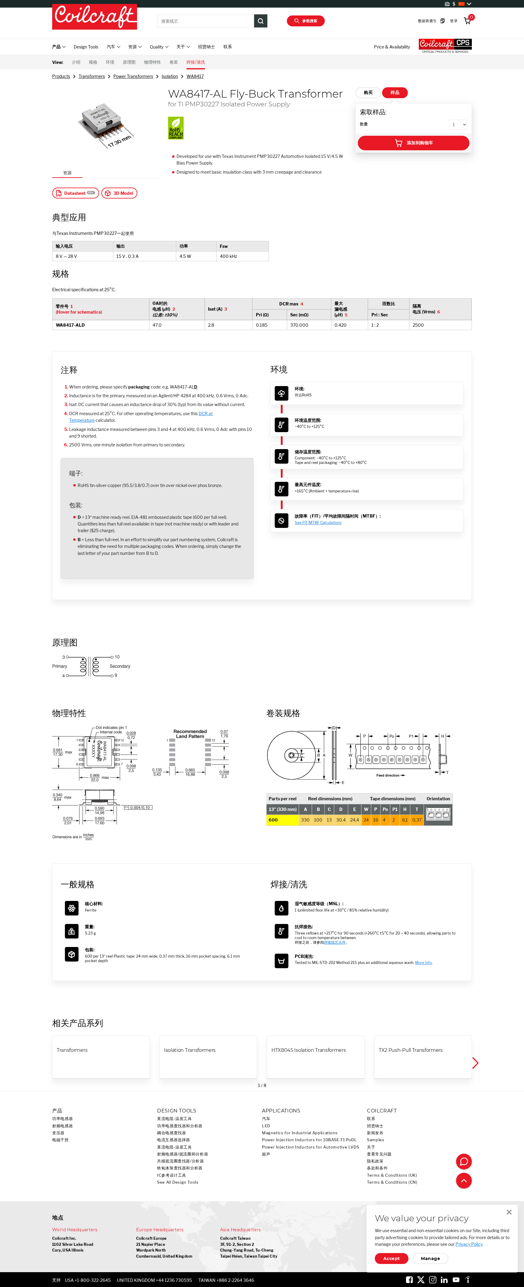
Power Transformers (133, 76)
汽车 (266, 1118)
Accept (391, 1258)
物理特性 (152, 62)
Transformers (92, 76)
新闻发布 (375, 1133)
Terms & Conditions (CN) (392, 1182)
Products (61, 76)
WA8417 (195, 76)
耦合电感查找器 (171, 1133)
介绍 (76, 62)
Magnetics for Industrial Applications (300, 1133)
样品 (395, 92)
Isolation (170, 76)
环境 (110, 62)
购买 (368, 92)
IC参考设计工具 (171, 1175)
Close (509, 1212)
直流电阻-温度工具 (174, 1118)
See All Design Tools (178, 1182)
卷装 (174, 62)
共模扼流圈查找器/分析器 (180, 1161)
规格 (93, 62)
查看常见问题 (379, 1154)
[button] (474, 1063)
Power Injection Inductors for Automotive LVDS (310, 1147)
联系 (227, 46)
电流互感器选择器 (173, 1140)
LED (266, 1126)
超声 (266, 1154)
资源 (67, 172)
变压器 (58, 1133)
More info (423, 962)
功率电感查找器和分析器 (180, 1126)
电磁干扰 (60, 1140)
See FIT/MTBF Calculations (318, 522)
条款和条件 (377, 1168)
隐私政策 (375, 1161)
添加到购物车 (420, 142)
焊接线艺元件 (335, 942)
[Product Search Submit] (260, 21)
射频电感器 (62, 1126)
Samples (375, 1140)
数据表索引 (427, 20)
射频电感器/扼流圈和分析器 (182, 1154)
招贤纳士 (206, 46)
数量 (364, 124)
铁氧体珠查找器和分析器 (180, 1168)
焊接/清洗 (195, 62)
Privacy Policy (469, 1244)
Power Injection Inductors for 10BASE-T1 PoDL (309, 1140)
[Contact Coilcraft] (464, 1161)
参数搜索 (309, 20)
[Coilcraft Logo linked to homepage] (94, 17)
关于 (371, 1147)
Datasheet (75, 193)
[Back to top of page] (464, 1181)
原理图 (129, 62)
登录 (454, 20)
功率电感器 (62, 1118)
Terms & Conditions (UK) (392, 1175)
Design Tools (86, 46)
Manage (430, 1258)
